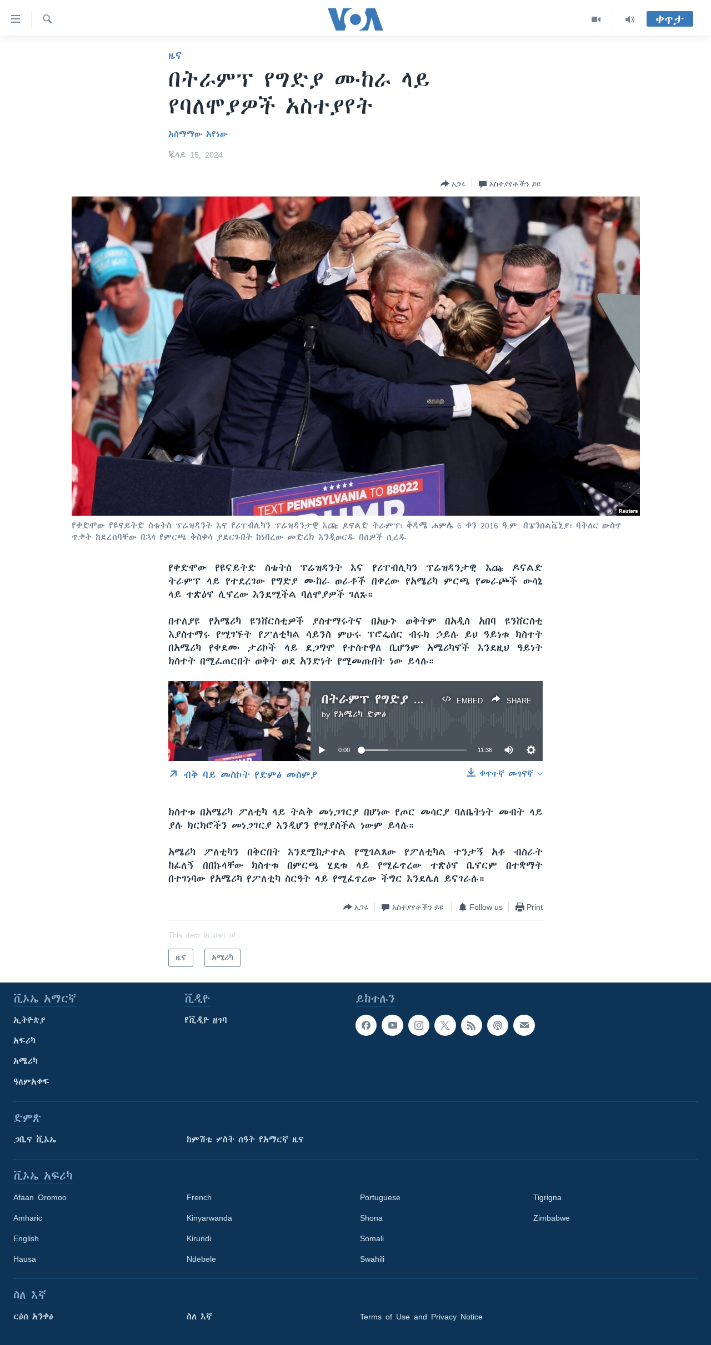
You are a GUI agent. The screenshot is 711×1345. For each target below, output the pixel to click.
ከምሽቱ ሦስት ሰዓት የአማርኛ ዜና (245, 1140)
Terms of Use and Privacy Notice (421, 1317)
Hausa (24, 1259)
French (199, 1197)
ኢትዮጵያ (29, 1020)
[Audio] (630, 19)
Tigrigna (547, 1197)
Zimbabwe (551, 1218)
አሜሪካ (25, 1061)
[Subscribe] (523, 1025)
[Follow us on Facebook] (366, 1025)
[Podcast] (497, 1025)
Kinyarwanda (209, 1218)
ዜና (175, 55)
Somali (372, 1238)
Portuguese (380, 1197)
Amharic (27, 1218)
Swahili (372, 1259)
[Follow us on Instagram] (418, 1025)
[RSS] (471, 1025)
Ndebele (201, 1259)
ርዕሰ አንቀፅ (33, 1317)
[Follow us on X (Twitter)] (444, 1025)
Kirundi (199, 1238)
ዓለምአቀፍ (31, 1082)
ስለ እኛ (199, 1317)
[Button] (453, 183)
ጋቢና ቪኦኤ (34, 1140)
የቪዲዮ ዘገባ (205, 1020)
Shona (371, 1218)
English (26, 1238)
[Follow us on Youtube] (392, 1025)
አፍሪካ (24, 1041)
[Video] (596, 19)
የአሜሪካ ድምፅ (360, 714)
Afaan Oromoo (40, 1197)
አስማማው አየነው (198, 134)
